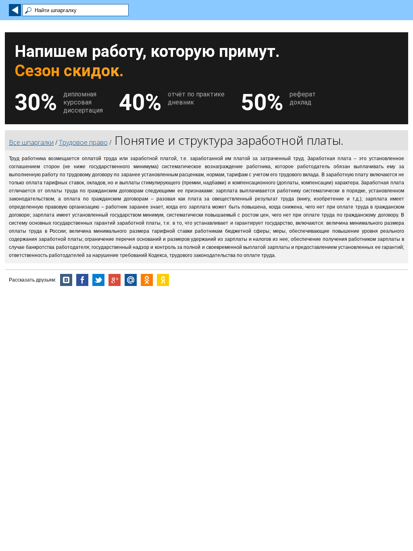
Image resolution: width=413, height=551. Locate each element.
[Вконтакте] (66, 280)
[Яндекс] (163, 280)
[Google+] (114, 280)
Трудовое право (83, 142)
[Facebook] (82, 280)
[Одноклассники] (147, 280)
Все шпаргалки (31, 142)
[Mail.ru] (131, 280)
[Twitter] (98, 280)
